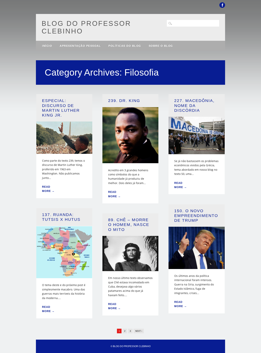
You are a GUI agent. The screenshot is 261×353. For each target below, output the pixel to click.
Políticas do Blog (124, 45)
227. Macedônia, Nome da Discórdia (194, 105)
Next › (138, 331)
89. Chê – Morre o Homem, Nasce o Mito (128, 225)
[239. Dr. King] (130, 161)
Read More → (48, 188)
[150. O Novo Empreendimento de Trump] (197, 266)
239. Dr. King (124, 100)
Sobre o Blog (161, 45)
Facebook (222, 5)
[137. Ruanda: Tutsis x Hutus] (64, 276)
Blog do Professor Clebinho (86, 27)
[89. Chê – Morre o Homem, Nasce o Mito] (130, 269)
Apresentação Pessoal (80, 45)
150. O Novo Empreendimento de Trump (196, 216)
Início (47, 45)
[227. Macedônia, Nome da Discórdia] (197, 152)
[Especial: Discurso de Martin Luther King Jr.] (64, 151)
